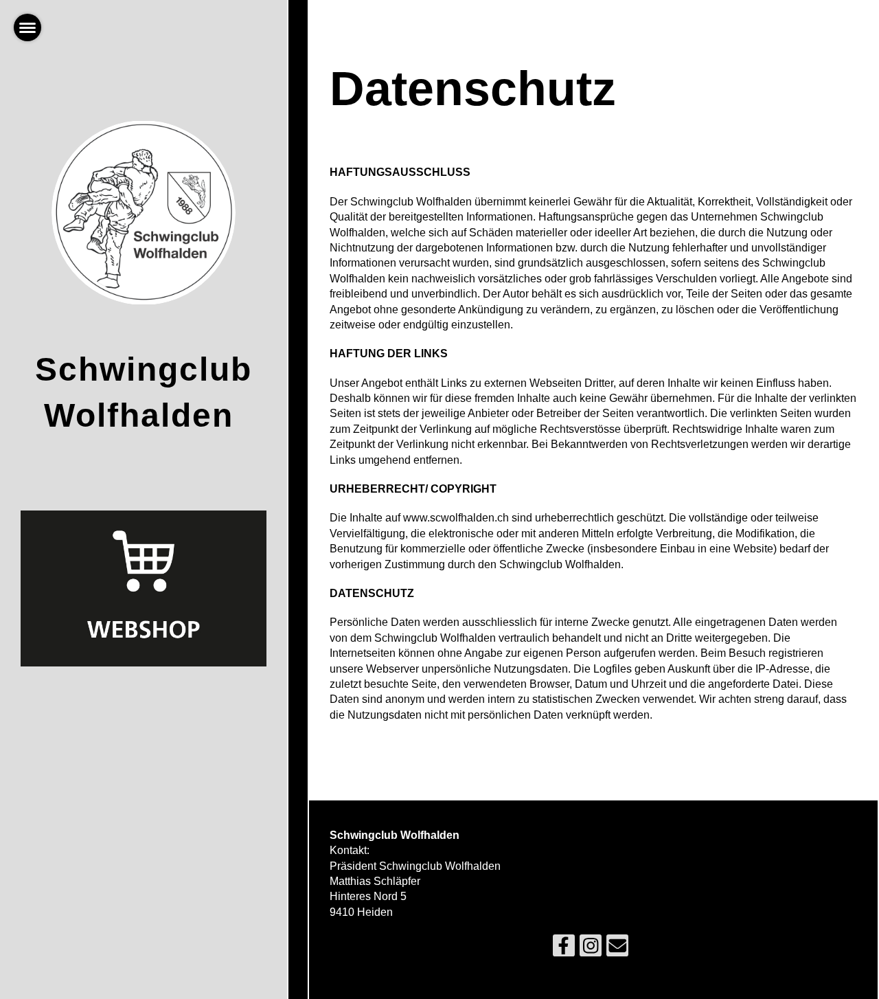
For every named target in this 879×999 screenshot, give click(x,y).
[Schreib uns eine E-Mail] (617, 948)
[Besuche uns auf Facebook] (564, 948)
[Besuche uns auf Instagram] (591, 948)
